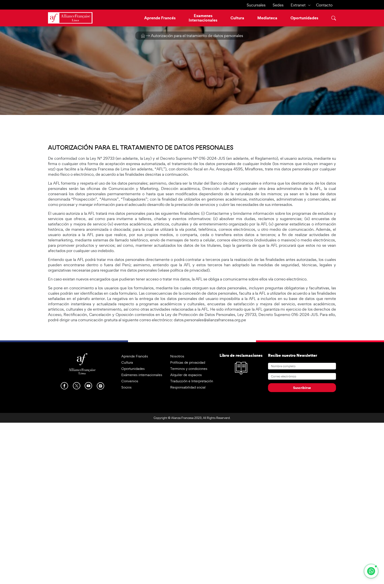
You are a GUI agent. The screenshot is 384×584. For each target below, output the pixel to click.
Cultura (237, 18)
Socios (126, 387)
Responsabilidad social (188, 387)
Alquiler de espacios (186, 375)
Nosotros (177, 356)
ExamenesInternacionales (203, 18)
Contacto (324, 5)
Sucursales (256, 5)
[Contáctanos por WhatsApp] (371, 571)
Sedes (278, 5)
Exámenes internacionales (141, 375)
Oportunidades (304, 18)
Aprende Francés (160, 18)
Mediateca (267, 18)
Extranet (298, 5)
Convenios (129, 381)
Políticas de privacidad (187, 362)
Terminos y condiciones (188, 368)
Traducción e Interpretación (191, 381)
